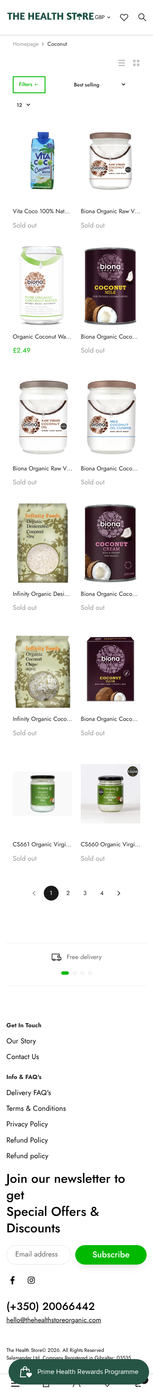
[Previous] (34, 893)
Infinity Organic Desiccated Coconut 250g (66, 594)
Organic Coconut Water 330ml (52, 337)
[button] (65, 973)
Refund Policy (27, 1140)
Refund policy (27, 1156)
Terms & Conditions (36, 1109)
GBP (100, 17)
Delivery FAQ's (28, 1093)
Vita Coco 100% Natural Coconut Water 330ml (72, 211)
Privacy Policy (27, 1125)
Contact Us (22, 1057)
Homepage (26, 44)
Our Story (21, 1041)
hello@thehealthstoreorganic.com (53, 1320)
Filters (25, 84)
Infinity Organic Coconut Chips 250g (59, 719)
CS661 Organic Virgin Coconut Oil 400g (65, 844)
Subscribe (111, 1255)
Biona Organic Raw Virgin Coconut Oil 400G (70, 468)
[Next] (119, 893)
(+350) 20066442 (50, 1306)
